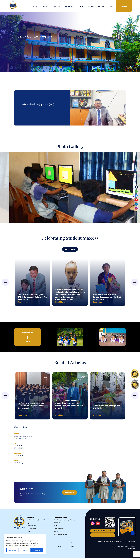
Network (91, 6)
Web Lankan (132, 548)
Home (16, 359)
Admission (57, 6)
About (35, 6)
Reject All (25, 550)
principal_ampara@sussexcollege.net (26, 463)
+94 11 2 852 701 (58, 528)
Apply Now (123, 6)
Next (134, 282)
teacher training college (102, 530)
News (82, 6)
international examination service (102, 535)
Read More (22, 302)
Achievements (70, 6)
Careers (101, 6)
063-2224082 (18, 446)
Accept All (37, 550)
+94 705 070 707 (31, 528)
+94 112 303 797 (31, 526)
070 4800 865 (18, 448)
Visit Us (27, 337)
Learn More (70, 249)
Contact (111, 6)
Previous (5, 282)
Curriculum (45, 6)
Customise (12, 550)
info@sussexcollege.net (33, 534)
